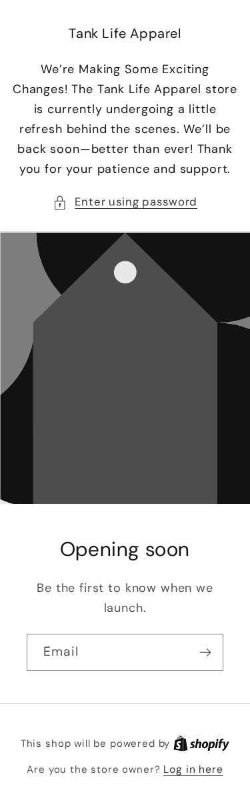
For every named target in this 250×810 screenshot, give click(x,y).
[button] (125, 202)
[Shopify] (201, 743)
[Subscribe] (205, 652)
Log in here (193, 769)
